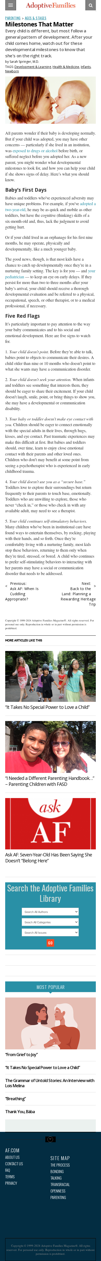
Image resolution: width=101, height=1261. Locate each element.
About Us (12, 1157)
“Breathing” (15, 1098)
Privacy (11, 1183)
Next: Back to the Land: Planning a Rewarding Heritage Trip (78, 594)
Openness (58, 1191)
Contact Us (14, 1163)
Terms (10, 1176)
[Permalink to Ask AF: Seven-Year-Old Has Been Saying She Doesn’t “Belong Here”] (50, 823)
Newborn (12, 71)
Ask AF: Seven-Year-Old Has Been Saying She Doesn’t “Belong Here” (48, 857)
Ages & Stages (36, 17)
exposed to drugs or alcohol (35, 150)
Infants (86, 67)
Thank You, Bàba (20, 1111)
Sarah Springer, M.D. (24, 61)
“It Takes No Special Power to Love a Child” (47, 707)
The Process (60, 1165)
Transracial (60, 1184)
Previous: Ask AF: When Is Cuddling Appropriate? (22, 591)
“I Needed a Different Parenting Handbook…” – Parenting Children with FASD (49, 781)
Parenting (13, 17)
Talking (56, 1178)
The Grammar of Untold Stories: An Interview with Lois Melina (49, 1083)
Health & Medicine (66, 67)
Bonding (57, 1171)
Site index (50, 1139)
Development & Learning (33, 67)
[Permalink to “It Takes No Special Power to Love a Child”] (50, 676)
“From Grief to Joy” (21, 1054)
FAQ (7, 1170)
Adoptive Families (50, 6)
